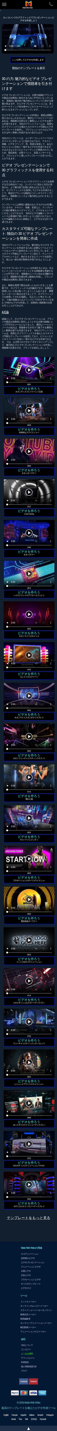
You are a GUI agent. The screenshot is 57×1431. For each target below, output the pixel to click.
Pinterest (33, 1381)
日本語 (34, 1419)
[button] (29, 372)
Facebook (23, 1381)
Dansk (13, 1419)
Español (23, 1415)
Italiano (31, 1415)
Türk (26, 1419)
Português (50, 1415)
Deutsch (40, 1415)
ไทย (20, 1419)
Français (14, 1415)
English (6, 1415)
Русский (43, 1419)
